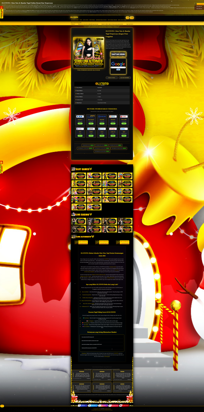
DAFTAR (131, 17)
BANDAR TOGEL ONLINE (101, 19)
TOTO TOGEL (92, 19)
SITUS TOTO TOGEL (122, 19)
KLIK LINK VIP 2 (199, 8)
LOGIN (127, 17)
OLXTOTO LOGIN (75, 19)
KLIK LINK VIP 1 (199, 6)
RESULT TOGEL (111, 77)
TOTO (81, 19)
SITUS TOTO (85, 19)
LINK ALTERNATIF (83, 242)
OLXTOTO (83, 405)
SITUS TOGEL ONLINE (112, 19)
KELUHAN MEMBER (124, 77)
